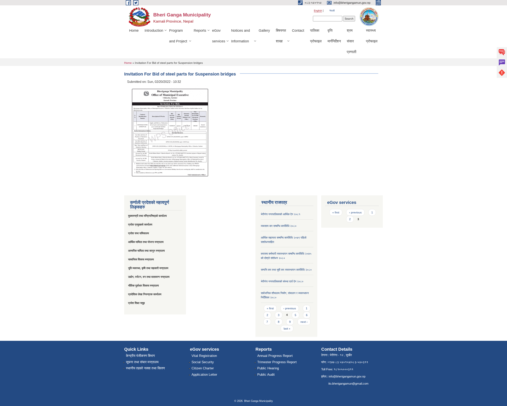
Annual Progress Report (275, 356)
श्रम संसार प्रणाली (351, 41)
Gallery (264, 30)
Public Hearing (268, 368)
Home (134, 30)
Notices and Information (240, 36)
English (318, 10)
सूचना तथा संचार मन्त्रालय (142, 362)
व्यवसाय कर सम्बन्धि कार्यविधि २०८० (278, 225)
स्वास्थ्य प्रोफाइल (371, 36)
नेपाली (332, 10)
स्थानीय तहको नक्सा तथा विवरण (145, 368)
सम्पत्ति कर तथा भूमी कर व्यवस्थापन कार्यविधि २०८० (286, 269)
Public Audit (266, 374)
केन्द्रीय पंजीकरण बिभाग (140, 356)
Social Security (203, 362)
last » (287, 328)
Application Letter (204, 374)
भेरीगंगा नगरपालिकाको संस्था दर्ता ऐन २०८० (282, 281)
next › (304, 321)
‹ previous (289, 308)
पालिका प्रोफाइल (316, 36)
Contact (298, 30)
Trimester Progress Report (277, 362)
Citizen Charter (203, 368)
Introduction (154, 30)
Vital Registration (204, 356)
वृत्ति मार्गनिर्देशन (334, 36)
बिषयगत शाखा (281, 36)
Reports (200, 30)
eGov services (218, 36)
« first (270, 308)
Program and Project (178, 36)
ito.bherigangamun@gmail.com (348, 383)
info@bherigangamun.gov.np (347, 376)
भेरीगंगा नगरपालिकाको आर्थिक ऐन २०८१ (280, 214)
